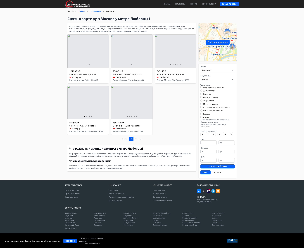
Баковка (215, 218)
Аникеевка (157, 215)
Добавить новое (230, 4)
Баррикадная (99, 220)
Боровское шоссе (160, 225)
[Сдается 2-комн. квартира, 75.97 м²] (131, 102)
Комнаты (207, 94)
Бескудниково (129, 223)
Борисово (98, 225)
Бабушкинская (159, 218)
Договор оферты (115, 200)
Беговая (156, 220)
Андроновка (128, 215)
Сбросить (216, 172)
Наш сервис (114, 190)
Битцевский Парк (72, 225)
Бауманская (128, 220)
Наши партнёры (71, 197)
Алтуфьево (69, 215)
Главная (167, 4)
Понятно (70, 241)
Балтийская (69, 220)
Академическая (130, 213)
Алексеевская (187, 213)
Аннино (185, 215)
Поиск (205, 172)
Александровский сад (161, 213)
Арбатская (69, 218)
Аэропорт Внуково (131, 218)
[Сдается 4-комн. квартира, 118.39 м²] (88, 51)
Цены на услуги (159, 190)
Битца (214, 223)
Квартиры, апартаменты (213, 87)
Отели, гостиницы (210, 97)
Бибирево (157, 223)
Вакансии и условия (117, 194)
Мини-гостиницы (210, 104)
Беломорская (217, 220)
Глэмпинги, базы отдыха (213, 111)
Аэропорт (98, 218)
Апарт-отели (208, 101)
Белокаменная (188, 220)
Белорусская (70, 223)
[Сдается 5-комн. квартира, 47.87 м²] (88, 102)
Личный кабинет (209, 4)
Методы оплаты (159, 194)
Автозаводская (100, 213)
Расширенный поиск (217, 166)
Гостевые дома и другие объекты (216, 107)
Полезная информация (162, 200)
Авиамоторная (71, 213)
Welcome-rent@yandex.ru (207, 199)
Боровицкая (128, 225)
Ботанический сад (189, 225)
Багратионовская (189, 218)
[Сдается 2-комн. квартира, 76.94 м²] (175, 51)
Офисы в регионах (72, 194)
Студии (206, 117)
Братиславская (218, 225)
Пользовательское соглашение (121, 197)
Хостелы (206, 114)
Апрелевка (216, 215)
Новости (193, 4)
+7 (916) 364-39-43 (204, 202)
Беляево (97, 223)
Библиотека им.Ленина (191, 223)
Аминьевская (99, 215)
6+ (231, 134)
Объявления (180, 4)
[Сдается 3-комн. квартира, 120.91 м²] (131, 51)
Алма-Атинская (218, 213)
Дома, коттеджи (209, 91)
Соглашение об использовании (46, 241)
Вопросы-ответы (160, 197)
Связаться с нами (72, 190)
